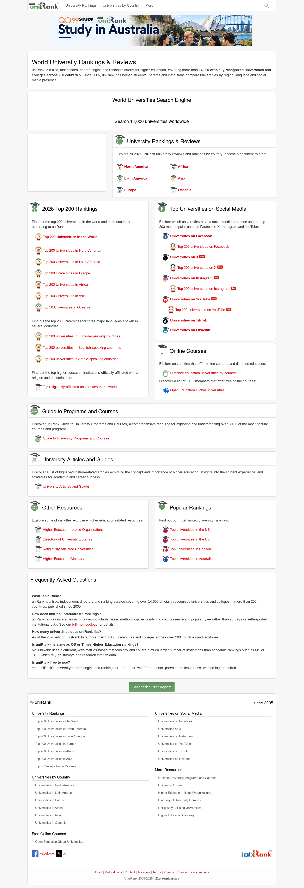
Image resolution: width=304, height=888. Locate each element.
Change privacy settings (192, 872)
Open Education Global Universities (59, 841)
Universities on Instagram (175, 736)
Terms (157, 872)
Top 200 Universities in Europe (66, 273)
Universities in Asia (48, 815)
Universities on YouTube (174, 743)
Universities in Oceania (50, 822)
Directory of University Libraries (67, 539)
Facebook (46, 853)
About (98, 872)
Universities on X (169, 729)
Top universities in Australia (191, 559)
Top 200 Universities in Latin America (71, 262)
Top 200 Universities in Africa (65, 285)
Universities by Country (121, 5)
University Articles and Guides (66, 486)
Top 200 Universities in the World (57, 721)
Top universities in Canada (190, 549)
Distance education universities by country (202, 373)
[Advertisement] (67, 162)
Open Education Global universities (197, 390)
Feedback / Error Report (151, 686)
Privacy (169, 872)
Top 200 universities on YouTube (200, 310)
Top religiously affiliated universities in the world (79, 387)
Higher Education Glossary (63, 559)
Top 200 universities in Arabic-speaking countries (80, 359)
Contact (129, 872)
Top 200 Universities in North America (71, 250)
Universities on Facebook (175, 721)
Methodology (113, 872)
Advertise (143, 872)
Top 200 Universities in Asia (64, 296)
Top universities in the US (189, 530)
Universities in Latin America (54, 792)
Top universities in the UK (189, 539)
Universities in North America (54, 785)
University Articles (170, 785)
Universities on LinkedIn (174, 759)
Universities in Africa (49, 807)
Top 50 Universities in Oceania (66, 307)
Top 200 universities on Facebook (202, 247)
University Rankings (81, 5)
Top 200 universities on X (196, 268)
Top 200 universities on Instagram (203, 289)
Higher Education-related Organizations (73, 530)
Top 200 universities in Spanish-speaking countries (81, 348)
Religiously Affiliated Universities (67, 549)
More (149, 5)
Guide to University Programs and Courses (75, 438)
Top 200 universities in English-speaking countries (81, 336)
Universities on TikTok (173, 751)
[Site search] (266, 5)
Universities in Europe (50, 800)
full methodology (84, 624)
